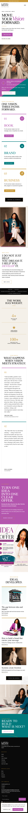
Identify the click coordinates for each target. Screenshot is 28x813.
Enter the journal (14, 678)
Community (3, 761)
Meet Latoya (7, 281)
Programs (3, 776)
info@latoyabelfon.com (5, 784)
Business (3, 774)
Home (2, 754)
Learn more (22, 806)
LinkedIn (3, 787)
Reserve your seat (8, 517)
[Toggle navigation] (25, 5)
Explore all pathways (14, 199)
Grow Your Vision (4, 763)
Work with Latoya (8, 731)
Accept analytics (18, 809)
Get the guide (22, 799)
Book (2, 771)
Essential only (7, 809)
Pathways (3, 760)
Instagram (3, 786)
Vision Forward (4, 758)
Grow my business (10, 190)
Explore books (9, 135)
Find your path (7, 34)
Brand (2, 773)
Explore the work (6, 38)
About (2, 756)
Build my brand (9, 163)
